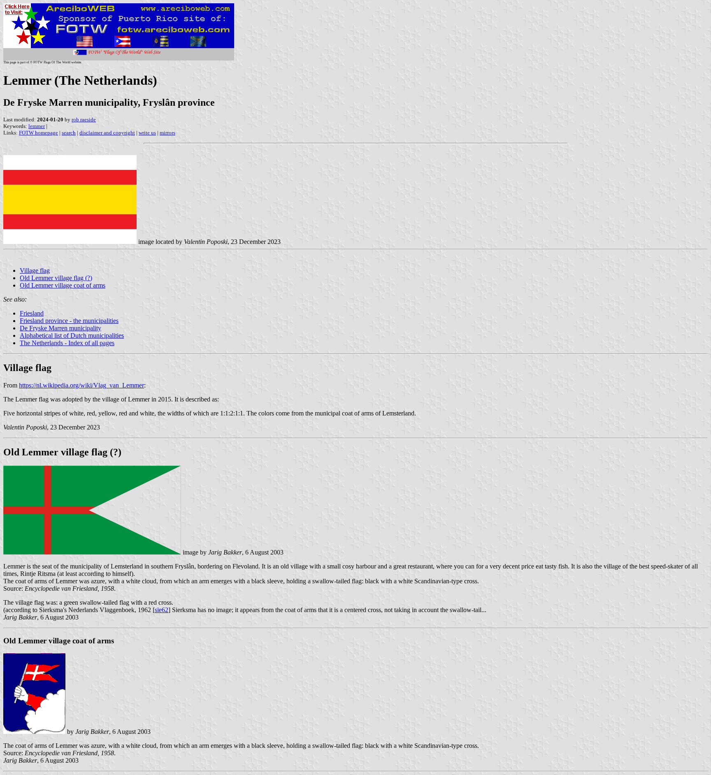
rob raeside (84, 119)
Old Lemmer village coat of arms (62, 285)
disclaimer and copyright (107, 133)
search (69, 133)
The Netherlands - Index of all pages (67, 342)
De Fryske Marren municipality (60, 328)
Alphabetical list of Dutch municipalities (72, 335)
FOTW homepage (38, 133)
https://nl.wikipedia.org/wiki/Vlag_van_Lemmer (81, 385)
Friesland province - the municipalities (69, 320)
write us (147, 133)
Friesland (32, 313)
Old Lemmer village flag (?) (56, 277)
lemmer (36, 126)
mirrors (167, 133)
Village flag (35, 270)
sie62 (161, 609)
